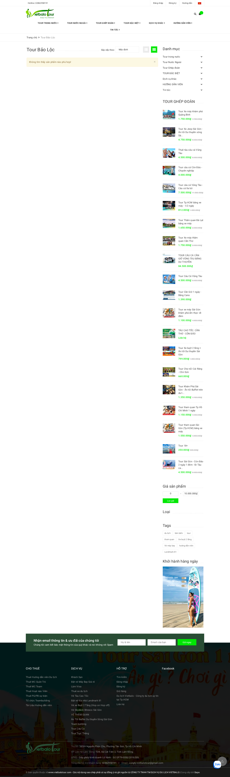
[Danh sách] (146, 49)
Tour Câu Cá (77, 728)
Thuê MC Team (34, 686)
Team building (78, 724)
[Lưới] (154, 49)
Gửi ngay (187, 642)
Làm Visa (76, 686)
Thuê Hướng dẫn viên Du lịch (41, 677)
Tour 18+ (183, 445)
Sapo (197, 772)
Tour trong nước (47, 23)
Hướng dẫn (187, 3)
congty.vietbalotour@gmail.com (146, 763)
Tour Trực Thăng (80, 733)
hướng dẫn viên (186, 545)
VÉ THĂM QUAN (80, 714)
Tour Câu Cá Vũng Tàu (190, 276)
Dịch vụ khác (156, 23)
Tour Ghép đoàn (105, 23)
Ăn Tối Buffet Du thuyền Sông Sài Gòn (91, 719)
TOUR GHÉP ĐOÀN (179, 101)
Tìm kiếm (122, 677)
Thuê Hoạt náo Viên (36, 691)
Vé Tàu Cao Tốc (80, 695)
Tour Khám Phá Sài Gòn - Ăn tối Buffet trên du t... (190, 389)
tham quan (169, 539)
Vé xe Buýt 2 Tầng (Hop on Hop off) (90, 705)
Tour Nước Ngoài (76, 23)
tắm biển (179, 533)
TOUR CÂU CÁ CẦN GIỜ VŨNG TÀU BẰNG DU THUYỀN (190, 258)
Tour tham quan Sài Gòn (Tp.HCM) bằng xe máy (190, 428)
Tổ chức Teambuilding (38, 700)
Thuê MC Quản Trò (36, 681)
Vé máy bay (169, 545)
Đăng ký (172, 3)
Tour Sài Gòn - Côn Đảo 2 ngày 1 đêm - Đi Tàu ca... (190, 464)
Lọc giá (170, 500)
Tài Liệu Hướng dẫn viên (39, 705)
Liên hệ (120, 704)
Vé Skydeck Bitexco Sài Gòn (86, 710)
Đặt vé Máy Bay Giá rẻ (83, 681)
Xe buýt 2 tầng (185, 539)
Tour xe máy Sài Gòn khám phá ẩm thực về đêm (189, 313)
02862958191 (41, 3)
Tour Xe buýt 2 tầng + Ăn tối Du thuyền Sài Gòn (189, 351)
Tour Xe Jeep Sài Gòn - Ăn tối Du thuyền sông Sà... (190, 132)
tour (189, 533)
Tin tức (114, 30)
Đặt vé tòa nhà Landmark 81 (86, 700)
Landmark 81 (170, 552)
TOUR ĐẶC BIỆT (131, 23)
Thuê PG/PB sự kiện (36, 695)
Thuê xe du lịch (79, 691)
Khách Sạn (76, 677)
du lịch (167, 533)
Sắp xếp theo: (108, 50)
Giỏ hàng (121, 691)
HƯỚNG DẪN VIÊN (182, 23)
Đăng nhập (158, 3)
